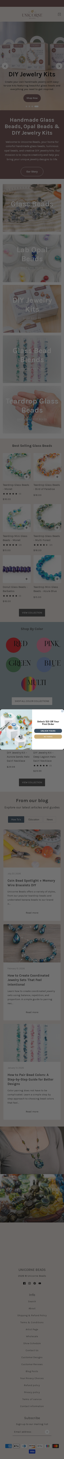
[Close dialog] (62, 711)
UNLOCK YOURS (48, 731)
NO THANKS (48, 737)
